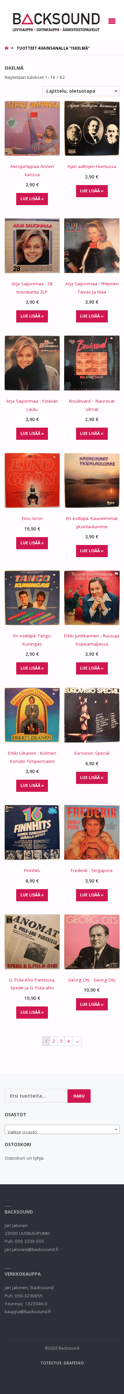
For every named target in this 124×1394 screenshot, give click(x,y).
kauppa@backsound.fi (28, 1311)
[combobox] (62, 1129)
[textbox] (62, 1132)
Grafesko (73, 1362)
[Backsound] (55, 21)
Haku (79, 1096)
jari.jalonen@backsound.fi (31, 1249)
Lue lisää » (32, 198)
